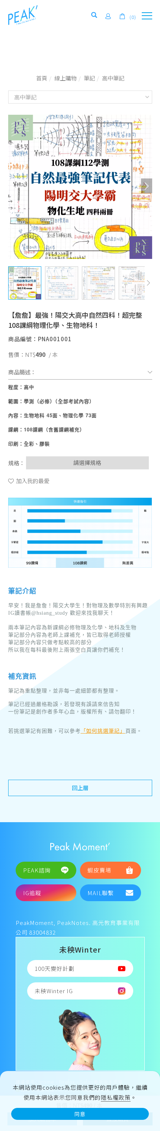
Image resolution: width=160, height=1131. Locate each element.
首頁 (41, 78)
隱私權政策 (116, 1097)
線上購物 (65, 78)
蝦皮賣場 (99, 870)
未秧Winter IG (54, 991)
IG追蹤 (32, 893)
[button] (94, 16)
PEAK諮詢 (37, 870)
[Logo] (23, 14)
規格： (16, 463)
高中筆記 (113, 78)
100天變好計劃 (54, 968)
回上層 (80, 788)
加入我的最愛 (32, 481)
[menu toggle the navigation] (147, 16)
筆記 (89, 78)
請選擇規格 (87, 462)
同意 (80, 1114)
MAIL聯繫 (100, 893)
